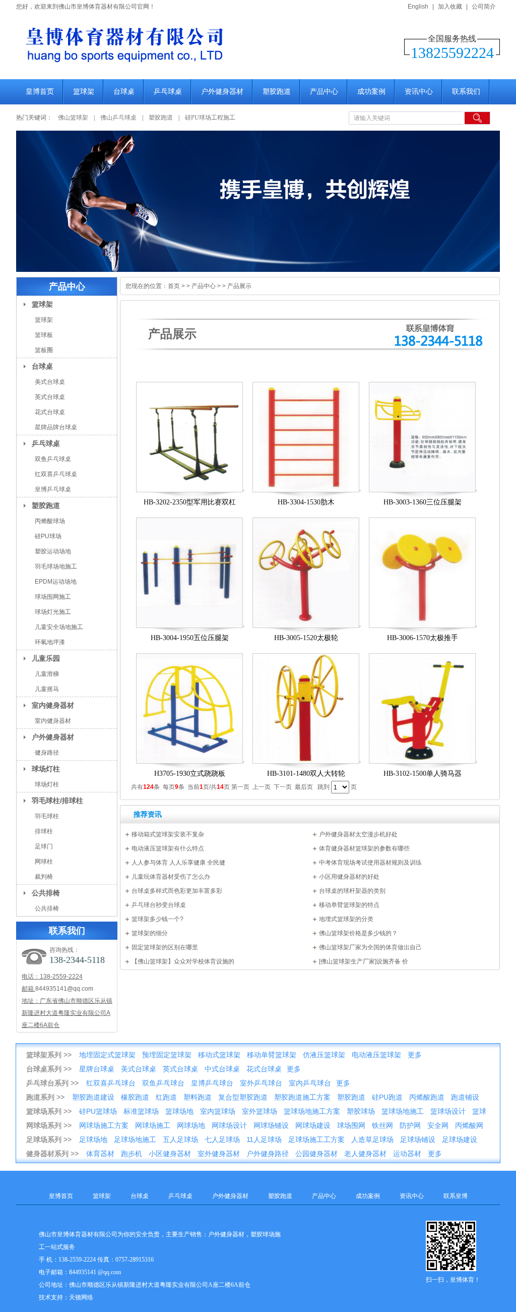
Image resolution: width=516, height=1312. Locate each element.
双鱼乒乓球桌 (53, 459)
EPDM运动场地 (56, 581)
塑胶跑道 (277, 91)
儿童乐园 (46, 658)
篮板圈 (44, 350)
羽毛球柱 (47, 816)
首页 (174, 286)
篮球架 (83, 91)
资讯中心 (419, 91)
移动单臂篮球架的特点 (349, 904)
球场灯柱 (46, 769)
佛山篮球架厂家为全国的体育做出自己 (370, 947)
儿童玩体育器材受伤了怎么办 (171, 876)
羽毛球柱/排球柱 (57, 800)
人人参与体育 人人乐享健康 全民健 (178, 862)
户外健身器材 (222, 91)
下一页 (283, 786)
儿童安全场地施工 (59, 627)
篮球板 (44, 334)
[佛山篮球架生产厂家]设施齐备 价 (363, 961)
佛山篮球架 (73, 117)
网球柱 (44, 861)
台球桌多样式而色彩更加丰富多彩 (177, 890)
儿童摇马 (47, 689)
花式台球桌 (50, 412)
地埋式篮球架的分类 (346, 919)
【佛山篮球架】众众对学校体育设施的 (183, 961)
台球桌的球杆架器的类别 (352, 890)
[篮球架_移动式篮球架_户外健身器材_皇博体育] (177, 68)
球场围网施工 (53, 596)
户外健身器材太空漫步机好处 (358, 834)
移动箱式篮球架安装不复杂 (168, 834)
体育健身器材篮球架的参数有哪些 (364, 848)
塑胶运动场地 (53, 551)
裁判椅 (44, 876)
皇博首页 (40, 91)
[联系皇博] (258, 201)
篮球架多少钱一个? (157, 919)
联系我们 (466, 91)
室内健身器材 (53, 705)
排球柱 (44, 831)
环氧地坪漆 (50, 642)
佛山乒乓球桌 (119, 117)
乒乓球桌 (168, 91)
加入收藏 (450, 6)
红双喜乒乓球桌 (56, 474)
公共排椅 (46, 893)
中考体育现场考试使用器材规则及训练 (370, 862)
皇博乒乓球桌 (53, 489)
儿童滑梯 (47, 673)
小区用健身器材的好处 (349, 876)
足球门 (44, 846)
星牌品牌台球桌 (56, 427)
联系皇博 (455, 1196)
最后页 (304, 786)
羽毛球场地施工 (56, 566)
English (418, 6)
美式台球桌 (50, 381)
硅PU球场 (48, 536)
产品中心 (324, 91)
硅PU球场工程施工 (210, 117)
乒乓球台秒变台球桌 (159, 904)
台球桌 (124, 91)
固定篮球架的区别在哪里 (165, 947)
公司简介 (484, 6)
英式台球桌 (50, 397)
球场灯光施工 (53, 611)
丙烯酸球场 (50, 521)
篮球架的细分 (150, 933)
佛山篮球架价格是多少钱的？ (358, 933)
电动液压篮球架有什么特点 (168, 848)
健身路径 (47, 752)
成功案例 (371, 91)
